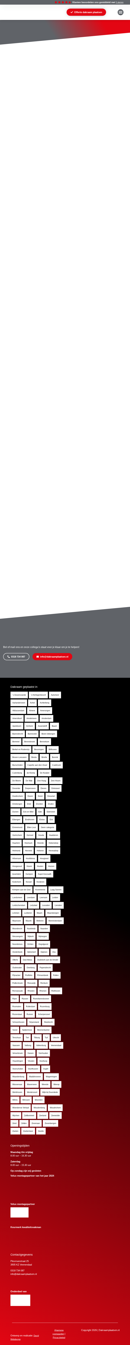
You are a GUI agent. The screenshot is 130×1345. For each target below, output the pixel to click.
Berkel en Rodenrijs (20, 749)
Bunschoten (17, 765)
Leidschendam (18, 905)
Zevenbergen (50, 1123)
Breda (34, 757)
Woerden (39, 1100)
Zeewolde (55, 1115)
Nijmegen (43, 936)
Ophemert (31, 952)
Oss (54, 952)
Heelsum (28, 843)
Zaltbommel (29, 1115)
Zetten (24, 1123)
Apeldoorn (16, 726)
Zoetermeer (28, 1131)
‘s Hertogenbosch (38, 695)
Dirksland (55, 788)
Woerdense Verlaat (20, 1108)
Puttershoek (17, 983)
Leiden (55, 897)
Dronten (39, 804)
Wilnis (15, 1100)
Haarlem (16, 843)
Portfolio (28, 975)
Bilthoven (53, 749)
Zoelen (15, 1131)
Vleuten (31, 1061)
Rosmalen (16, 1006)
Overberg (31, 968)
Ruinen (30, 1014)
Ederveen (51, 812)
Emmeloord (17, 827)
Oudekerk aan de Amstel (47, 960)
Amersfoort (17, 718)
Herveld (28, 851)
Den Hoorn (56, 781)
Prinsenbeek (42, 975)
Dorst (40, 796)
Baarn (54, 726)
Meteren (40, 921)
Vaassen (16, 1045)
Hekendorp (53, 843)
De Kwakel (44, 773)
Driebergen (17, 804)
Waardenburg (18, 1077)
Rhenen (42, 991)
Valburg (28, 1045)
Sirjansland (34, 1022)
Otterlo (15, 960)
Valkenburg (41, 1045)
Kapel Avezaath (44, 874)
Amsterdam (46, 718)
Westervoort (32, 1092)
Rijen (14, 999)
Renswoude (17, 991)
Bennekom (44, 742)
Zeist (14, 1123)
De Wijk (29, 781)
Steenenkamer (43, 1030)
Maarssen (16, 921)
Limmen (15, 913)
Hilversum (16, 858)
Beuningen (39, 749)
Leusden (46, 905)
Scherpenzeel (44, 1014)
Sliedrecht (48, 1022)
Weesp (56, 1084)
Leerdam (31, 897)
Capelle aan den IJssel (37, 765)
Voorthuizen (33, 1069)
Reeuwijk (31, 983)
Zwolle (41, 1131)
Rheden (31, 991)
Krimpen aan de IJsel (21, 890)
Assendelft (42, 726)
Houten (40, 866)
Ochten (30, 944)
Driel (29, 804)
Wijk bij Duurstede (50, 1092)
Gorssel (30, 835)
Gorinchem (17, 835)
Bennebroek (29, 742)
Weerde (45, 1084)
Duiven (15, 812)
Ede (40, 812)
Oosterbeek (17, 952)
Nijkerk (31, 936)
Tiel (27, 1037)
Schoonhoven (18, 1022)
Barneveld (32, 734)
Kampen (29, 874)
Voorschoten (17, 1069)
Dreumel (51, 796)
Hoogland (44, 858)
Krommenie (40, 890)
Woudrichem (55, 1108)
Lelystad (33, 905)
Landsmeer (17, 897)
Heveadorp (53, 851)
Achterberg (44, 703)
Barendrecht (17, 734)
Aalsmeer (55, 695)
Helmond (16, 851)
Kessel (29, 882)
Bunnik (55, 757)
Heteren (40, 851)
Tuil (46, 1037)
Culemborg (17, 773)
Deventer (16, 788)
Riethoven (55, 991)
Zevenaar (36, 1123)
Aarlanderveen (18, 703)
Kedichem (16, 882)
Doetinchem (17, 796)
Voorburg (43, 1061)
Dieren (43, 788)
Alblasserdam (18, 710)
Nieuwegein (17, 936)
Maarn (39, 913)
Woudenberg (39, 1108)
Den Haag (41, 781)
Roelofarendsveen (41, 999)
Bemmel (16, 742)
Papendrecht (45, 968)
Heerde (40, 843)
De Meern (16, 781)
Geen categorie (47, 827)
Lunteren (28, 913)
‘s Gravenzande (19, 695)
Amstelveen (31, 718)
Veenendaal (56, 1045)
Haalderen (53, 835)
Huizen (51, 866)
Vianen (30, 1053)
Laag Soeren (56, 890)
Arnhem (29, 726)
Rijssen (25, 999)
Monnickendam (55, 921)
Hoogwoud (17, 866)
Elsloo (42, 819)
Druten (51, 804)
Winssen (26, 1100)
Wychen (15, 1115)
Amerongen (45, 710)
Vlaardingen (17, 1061)
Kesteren (40, 882)
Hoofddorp (30, 858)
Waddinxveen (35, 1077)
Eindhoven (29, 819)
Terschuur (16, 1037)
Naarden (44, 928)
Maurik (29, 921)
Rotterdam (30, 1006)
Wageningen (51, 1077)
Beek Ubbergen (48, 734)
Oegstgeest (43, 944)
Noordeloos (17, 944)
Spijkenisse (27, 1030)
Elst (51, 819)
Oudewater (17, 968)
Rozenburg (45, 1006)
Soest (14, 1030)
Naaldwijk (31, 928)
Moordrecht (17, 928)
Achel (32, 703)
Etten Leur (31, 827)
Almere (32, 710)
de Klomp (31, 773)
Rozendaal (17, 1014)
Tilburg (37, 1037)
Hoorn (29, 866)
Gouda (41, 835)
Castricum (56, 765)
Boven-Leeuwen (19, 757)
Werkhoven (17, 1092)
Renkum (44, 983)
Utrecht (56, 1037)
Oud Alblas (27, 960)
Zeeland (42, 1115)
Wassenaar (17, 1084)
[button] (121, 12)
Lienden (58, 905)
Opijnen (44, 952)
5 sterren (120, 2)
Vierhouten (43, 1053)
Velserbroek (17, 1053)
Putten (56, 975)
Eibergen (16, 819)
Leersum (43, 897)
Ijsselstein (16, 874)
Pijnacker (16, 975)
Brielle (44, 757)
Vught (45, 1069)
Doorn (30, 796)
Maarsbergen (53, 913)
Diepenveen (30, 788)
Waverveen (32, 1084)
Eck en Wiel (28, 812)
